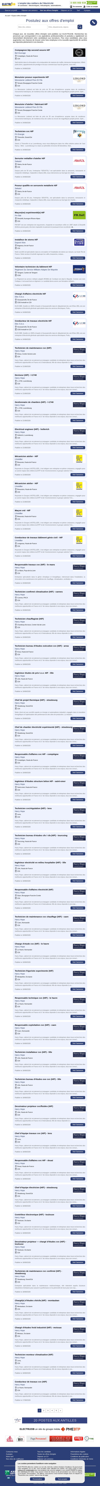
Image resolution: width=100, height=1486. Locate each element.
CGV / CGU (72, 1468)
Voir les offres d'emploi (49, 10)
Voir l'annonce (78, 68)
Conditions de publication (80, 1456)
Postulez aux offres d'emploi (50, 20)
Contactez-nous (12, 1452)
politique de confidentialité (26, 1470)
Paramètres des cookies (79, 1454)
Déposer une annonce (30, 10)
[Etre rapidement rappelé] (93, 22)
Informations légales (78, 1452)
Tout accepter (62, 1479)
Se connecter (77, 6)
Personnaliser (37, 1479)
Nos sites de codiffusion (15, 1459)
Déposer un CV (66, 10)
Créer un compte (92, 6)
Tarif (78, 10)
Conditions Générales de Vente (82, 1459)
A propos (87, 10)
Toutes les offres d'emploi (46, 1454)
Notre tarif (9, 1456)
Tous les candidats (44, 1452)
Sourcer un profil (11, 10)
